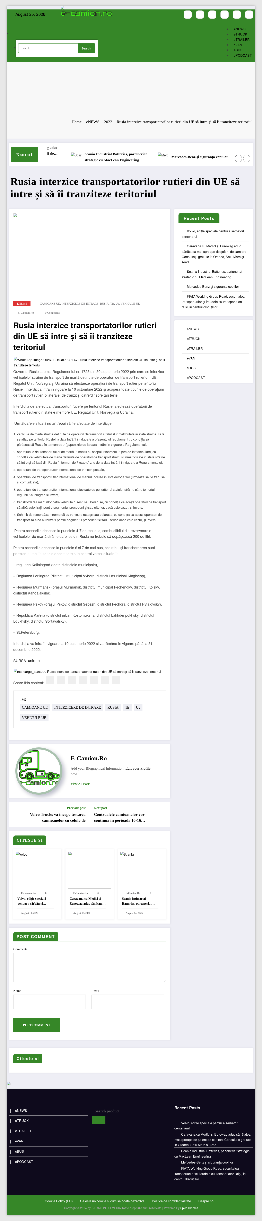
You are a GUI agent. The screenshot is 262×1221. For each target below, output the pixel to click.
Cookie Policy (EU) (59, 1201)
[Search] (19, 33)
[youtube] (212, 14)
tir (112, 303)
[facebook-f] (188, 14)
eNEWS (240, 29)
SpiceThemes (189, 1208)
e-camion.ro (26, 312)
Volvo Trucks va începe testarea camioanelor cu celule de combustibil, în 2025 (58, 817)
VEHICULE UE (130, 303)
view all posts (80, 784)
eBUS (238, 50)
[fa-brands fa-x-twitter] (224, 14)
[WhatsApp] (105, 680)
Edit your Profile (137, 768)
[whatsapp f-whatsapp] (237, 14)
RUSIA (104, 303)
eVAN (238, 44)
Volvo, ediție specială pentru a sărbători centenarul (31, 901)
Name (17, 991)
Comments (20, 949)
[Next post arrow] (164, 814)
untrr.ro (34, 660)
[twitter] (61, 680)
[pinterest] (94, 680)
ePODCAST (243, 55)
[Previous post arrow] (15, 814)
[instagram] (200, 14)
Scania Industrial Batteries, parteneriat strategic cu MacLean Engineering (99, 157)
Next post (100, 808)
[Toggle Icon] (99, 29)
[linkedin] (72, 680)
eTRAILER (242, 39)
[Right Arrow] (246, 158)
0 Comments (52, 312)
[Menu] (69, 21)
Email (95, 991)
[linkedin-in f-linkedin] (249, 14)
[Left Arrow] (238, 158)
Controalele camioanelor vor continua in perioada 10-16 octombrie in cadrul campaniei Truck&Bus (121, 817)
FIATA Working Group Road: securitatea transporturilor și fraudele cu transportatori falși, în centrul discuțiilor (213, 301)
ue (117, 303)
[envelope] (83, 680)
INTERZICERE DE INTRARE (80, 303)
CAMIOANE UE (50, 303)
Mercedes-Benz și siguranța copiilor (183, 157)
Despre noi (206, 1201)
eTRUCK (240, 34)
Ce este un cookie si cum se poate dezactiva (112, 1201)
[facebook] (50, 680)
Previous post (76, 808)
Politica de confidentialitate (171, 1201)
